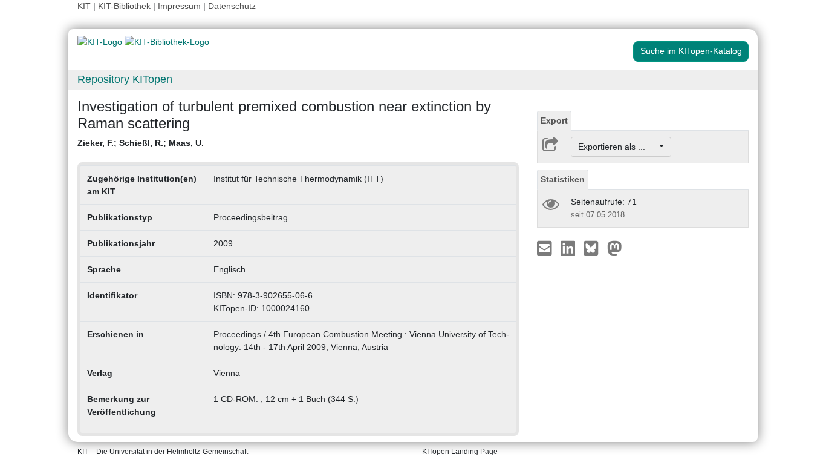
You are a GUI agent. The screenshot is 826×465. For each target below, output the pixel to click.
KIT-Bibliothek (125, 6)
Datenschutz (232, 6)
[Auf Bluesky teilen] (594, 247)
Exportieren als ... (617, 146)
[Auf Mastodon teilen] (614, 247)
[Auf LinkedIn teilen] (569, 247)
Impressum (179, 6)
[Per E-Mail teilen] (545, 247)
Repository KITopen (124, 79)
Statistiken (563, 179)
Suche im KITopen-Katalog (691, 51)
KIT (84, 6)
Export (554, 120)
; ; (140, 143)
